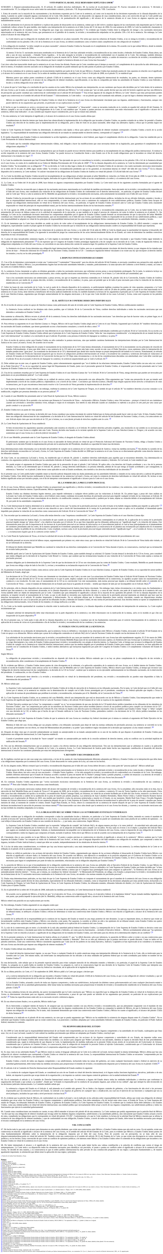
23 (99, 326)
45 (24, 713)
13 (90, 162)
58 (19, 987)
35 (161, 505)
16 (140, 171)
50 (58, 805)
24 (116, 335)
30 (110, 418)
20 (32, 282)
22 (45, 319)
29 (32, 405)
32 (137, 448)
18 (36, 241)
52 (107, 842)
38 (108, 565)
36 (95, 510)
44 (121, 692)
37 (56, 531)
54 (13, 914)
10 (122, 132)
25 (106, 358)
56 (65, 944)
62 (36, 1051)
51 (141, 832)
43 (30, 679)
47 (26, 741)
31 (58, 432)
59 (8, 996)
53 (115, 860)
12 (32, 155)
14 (44, 165)
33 (131, 469)
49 (11, 784)
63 (158, 1063)
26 (21, 365)
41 (12, 649)
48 (124, 777)
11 (26, 146)
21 (41, 311)
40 (35, 615)
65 (65, 1093)
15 (149, 168)
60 (22, 1013)
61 (84, 1046)
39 (150, 583)
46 (153, 727)
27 (111, 384)
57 (20, 958)
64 (138, 1075)
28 (58, 391)
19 (43, 253)
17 (113, 205)
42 (66, 660)
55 (152, 932)
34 (43, 500)
